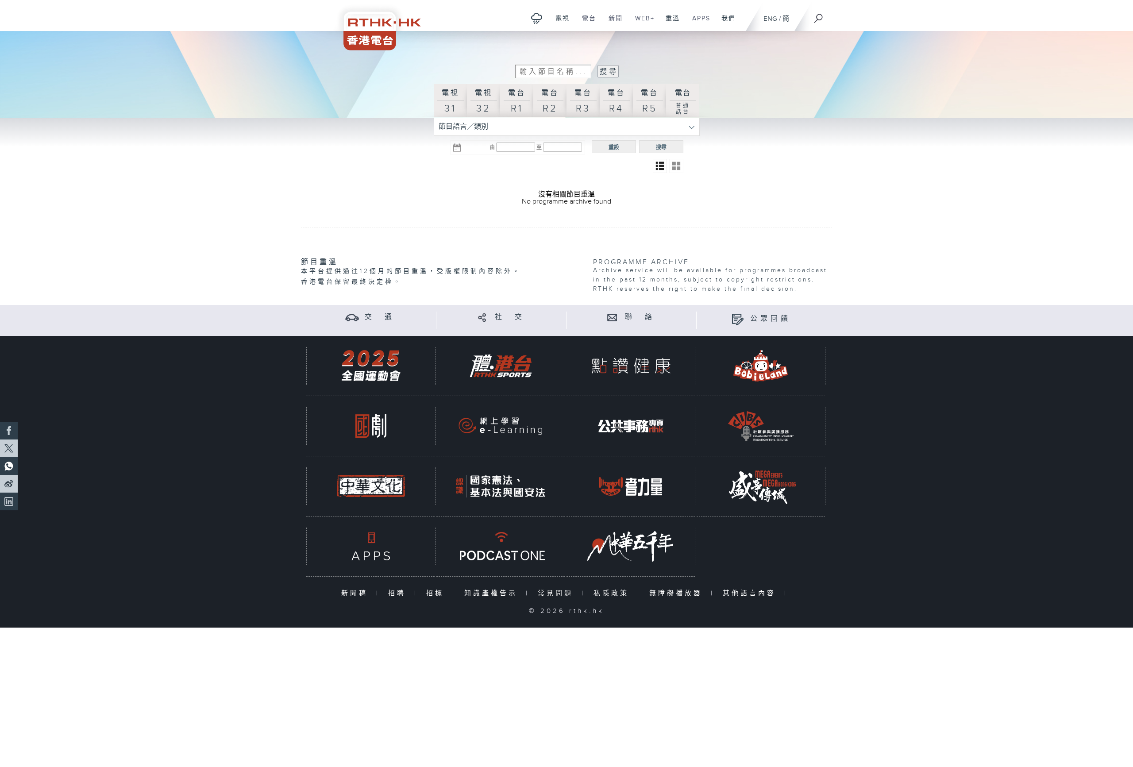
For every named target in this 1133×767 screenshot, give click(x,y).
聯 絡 (640, 317)
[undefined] (536, 18)
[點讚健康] (631, 366)
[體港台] (500, 366)
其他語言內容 (751, 593)
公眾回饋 (770, 319)
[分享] (482, 317)
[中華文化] (371, 486)
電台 (585, 23)
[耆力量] (631, 486)
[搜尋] (818, 15)
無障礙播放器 (677, 593)
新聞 (612, 23)
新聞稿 (356, 593)
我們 (725, 23)
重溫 (669, 23)
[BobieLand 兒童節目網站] (761, 366)
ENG (770, 19)
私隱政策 (613, 593)
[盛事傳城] (761, 486)
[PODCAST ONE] (500, 546)
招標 (437, 593)
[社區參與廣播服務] (761, 426)
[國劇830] (371, 426)
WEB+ (641, 23)
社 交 (510, 317)
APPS (698, 23)
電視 (559, 23)
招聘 (399, 593)
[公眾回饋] (737, 319)
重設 (614, 147)
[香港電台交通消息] (352, 317)
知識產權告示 (492, 593)
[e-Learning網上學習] (500, 426)
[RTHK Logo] (376, 25)
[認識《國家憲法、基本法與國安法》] (500, 486)
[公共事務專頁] (631, 426)
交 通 (380, 317)
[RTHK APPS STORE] (371, 546)
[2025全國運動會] (371, 366)
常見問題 (557, 593)
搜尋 (661, 147)
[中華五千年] (631, 546)
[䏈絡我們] (612, 317)
